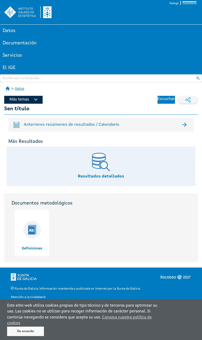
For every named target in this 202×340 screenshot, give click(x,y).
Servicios (12, 55)
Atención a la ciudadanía (28, 297)
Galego (174, 3)
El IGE (9, 67)
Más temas (19, 100)
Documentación (20, 43)
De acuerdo (25, 331)
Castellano (189, 3)
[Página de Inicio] (7, 88)
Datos (9, 30)
